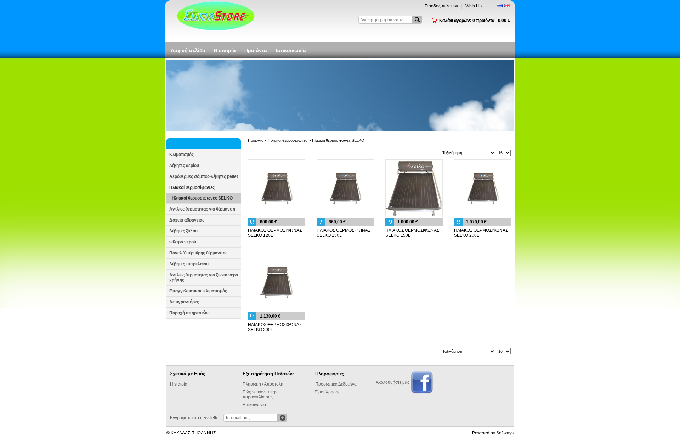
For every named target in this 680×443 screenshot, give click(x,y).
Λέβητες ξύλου (183, 231)
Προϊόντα (255, 50)
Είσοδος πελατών (441, 6)
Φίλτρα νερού (182, 242)
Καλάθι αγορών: (474, 20)
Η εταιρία (225, 50)
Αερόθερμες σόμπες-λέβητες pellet (203, 176)
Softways (505, 433)
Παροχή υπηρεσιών (189, 312)
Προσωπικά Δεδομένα (336, 384)
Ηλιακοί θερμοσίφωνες (192, 187)
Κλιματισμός (181, 154)
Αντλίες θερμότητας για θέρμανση (202, 209)
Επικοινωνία (291, 50)
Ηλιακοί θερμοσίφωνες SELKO (202, 198)
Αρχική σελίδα (188, 50)
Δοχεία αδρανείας (186, 220)
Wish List (474, 6)
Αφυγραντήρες (184, 301)
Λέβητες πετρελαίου (189, 264)
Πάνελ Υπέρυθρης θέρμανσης (198, 253)
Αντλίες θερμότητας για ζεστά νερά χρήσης (203, 277)
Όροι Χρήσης (327, 391)
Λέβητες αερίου (184, 165)
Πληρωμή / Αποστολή (263, 384)
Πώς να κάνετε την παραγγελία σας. (260, 394)
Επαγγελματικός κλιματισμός (198, 290)
